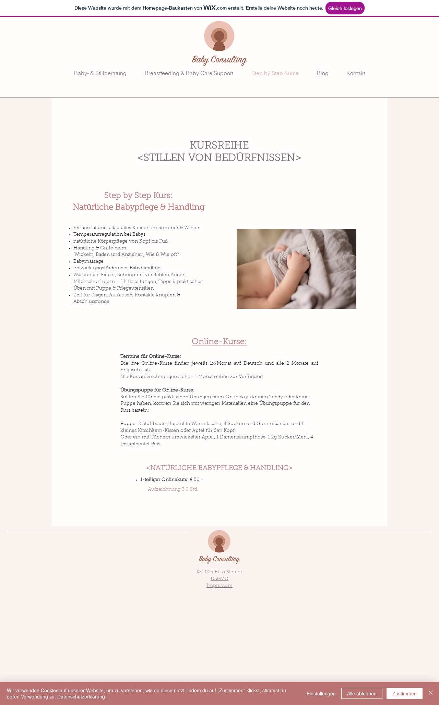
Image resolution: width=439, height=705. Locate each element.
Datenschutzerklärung (81, 696)
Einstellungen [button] (321, 693)
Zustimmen (404, 693)
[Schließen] (431, 693)
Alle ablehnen (362, 693)
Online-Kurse (156, 363)
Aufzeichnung (164, 489)
